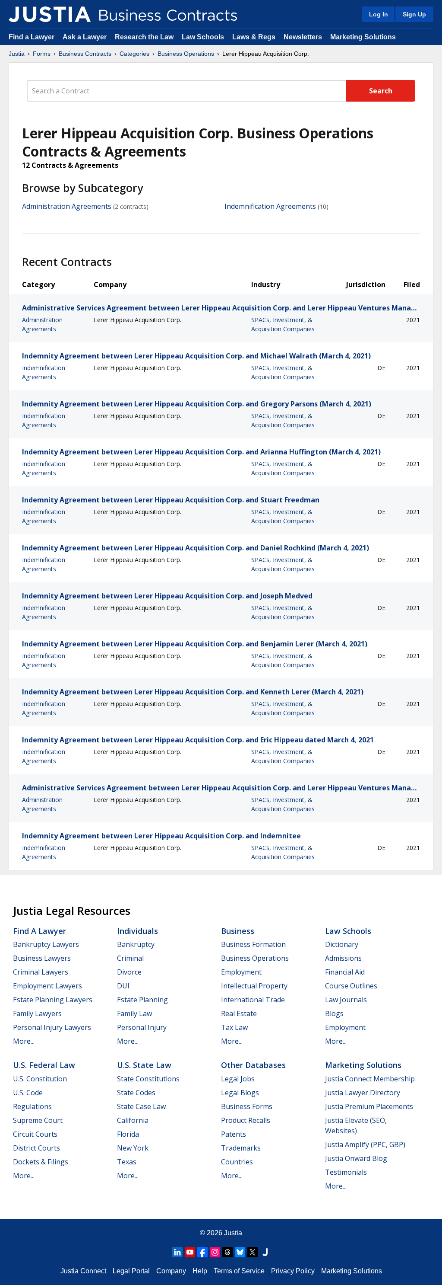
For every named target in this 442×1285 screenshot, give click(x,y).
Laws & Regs (253, 37)
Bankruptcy (136, 944)
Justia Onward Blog (356, 1158)
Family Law (134, 1013)
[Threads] (227, 1252)
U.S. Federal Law (44, 1065)
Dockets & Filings (40, 1162)
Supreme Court (38, 1120)
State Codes (136, 1092)
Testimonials (346, 1172)
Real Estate (239, 1013)
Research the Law (144, 37)
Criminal (130, 958)
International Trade (253, 999)
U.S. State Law (144, 1065)
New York (132, 1148)
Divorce (129, 972)
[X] (252, 1252)
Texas (126, 1162)
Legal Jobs (238, 1079)
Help (200, 1271)
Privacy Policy (293, 1271)
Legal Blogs (240, 1092)
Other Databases (253, 1065)
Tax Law (234, 1027)
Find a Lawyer (31, 37)
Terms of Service (239, 1271)
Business (237, 931)
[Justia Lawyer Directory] (265, 1252)
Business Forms (246, 1106)
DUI (123, 986)
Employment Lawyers (47, 986)
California (132, 1120)
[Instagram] (215, 1252)
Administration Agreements (66, 206)
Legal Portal (131, 1271)
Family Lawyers (37, 1013)
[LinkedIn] (177, 1252)
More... (24, 1041)
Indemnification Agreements (270, 206)
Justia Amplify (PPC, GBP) (365, 1144)
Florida (128, 1134)
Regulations (32, 1106)
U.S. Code (28, 1092)
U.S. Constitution (40, 1079)
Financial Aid (345, 972)
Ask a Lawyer (85, 37)
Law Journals (346, 999)
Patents (233, 1134)
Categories (134, 53)
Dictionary (341, 944)
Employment (241, 972)
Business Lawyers (42, 958)
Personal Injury (142, 1027)
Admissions (343, 958)
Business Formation (253, 944)
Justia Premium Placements (369, 1106)
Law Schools (203, 37)
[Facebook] (202, 1252)
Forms (42, 53)
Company (171, 1271)
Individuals (137, 931)
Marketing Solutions (363, 37)
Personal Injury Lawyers (52, 1027)
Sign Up (414, 14)
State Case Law (141, 1106)
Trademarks (241, 1148)
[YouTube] (190, 1252)
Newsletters (303, 37)
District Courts (36, 1148)
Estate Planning (142, 999)
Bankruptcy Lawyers (46, 944)
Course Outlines (351, 986)
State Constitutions (148, 1079)
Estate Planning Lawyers (52, 999)
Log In (378, 14)
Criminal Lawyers (40, 972)
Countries (237, 1162)
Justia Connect (83, 1271)
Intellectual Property (254, 986)
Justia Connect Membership (370, 1079)
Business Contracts (85, 53)
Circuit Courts (35, 1134)
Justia (17, 53)
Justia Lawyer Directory (362, 1092)
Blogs (334, 1013)
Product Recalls (245, 1120)
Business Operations (186, 53)
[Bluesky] (240, 1252)
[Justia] (50, 14)
